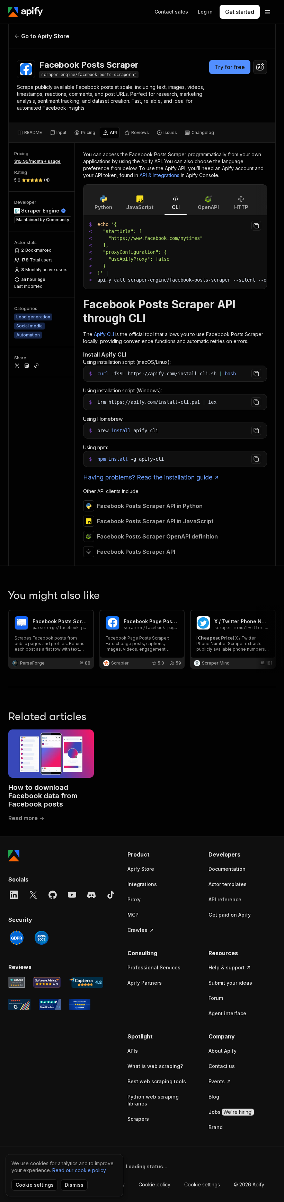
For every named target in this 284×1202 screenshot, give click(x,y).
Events (216, 1081)
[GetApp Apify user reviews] (16, 982)
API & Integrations (159, 175)
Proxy (134, 899)
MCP (133, 915)
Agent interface (227, 1013)
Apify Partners (144, 983)
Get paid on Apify (229, 915)
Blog (213, 1097)
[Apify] (25, 12)
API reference (224, 899)
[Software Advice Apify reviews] (47, 982)
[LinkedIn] (13, 894)
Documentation (227, 869)
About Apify (222, 1051)
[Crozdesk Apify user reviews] (79, 1004)
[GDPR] (16, 937)
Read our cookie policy (79, 1170)
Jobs (230, 1112)
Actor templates (227, 884)
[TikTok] (110, 894)
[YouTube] (72, 894)
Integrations (142, 884)
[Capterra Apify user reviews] (86, 982)
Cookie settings (202, 1184)
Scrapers (138, 1119)
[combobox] (260, 67)
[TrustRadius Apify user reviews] (50, 1004)
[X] (33, 894)
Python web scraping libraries (153, 1100)
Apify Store (140, 869)
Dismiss (74, 1185)
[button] (161, 854)
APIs (132, 1051)
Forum (215, 998)
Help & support (226, 967)
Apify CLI (104, 334)
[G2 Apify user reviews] (19, 1004)
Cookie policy (154, 1184)
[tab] (29, 132)
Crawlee (137, 930)
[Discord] (91, 894)
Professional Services (153, 967)
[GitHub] (52, 894)
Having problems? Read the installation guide (147, 477)
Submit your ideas (230, 983)
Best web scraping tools (156, 1081)
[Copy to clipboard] (256, 226)
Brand (215, 1127)
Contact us (221, 1066)
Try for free (230, 67)
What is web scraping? (155, 1066)
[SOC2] (41, 937)
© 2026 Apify (249, 1184)
